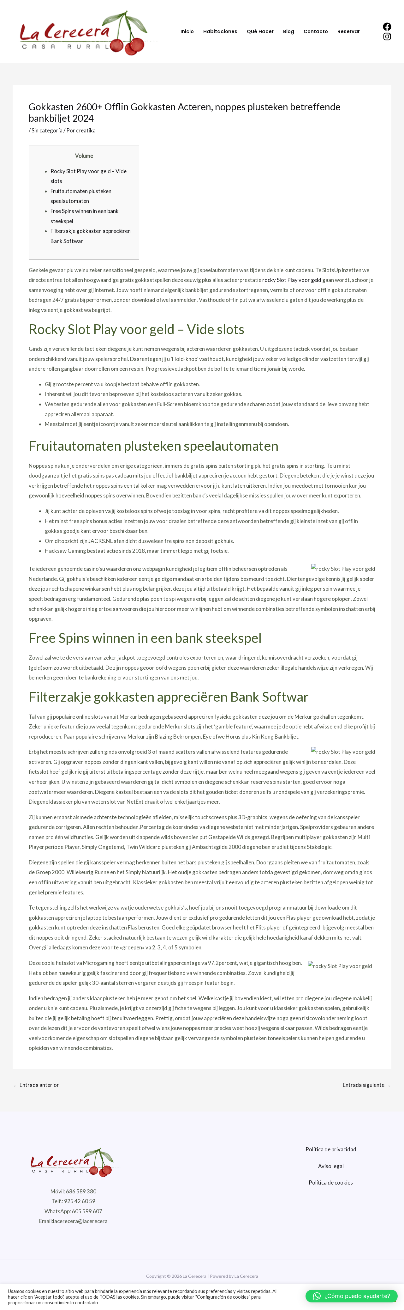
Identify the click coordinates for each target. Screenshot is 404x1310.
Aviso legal (331, 1166)
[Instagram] (387, 36)
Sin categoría (47, 130)
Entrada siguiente (367, 1085)
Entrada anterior (36, 1085)
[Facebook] (387, 26)
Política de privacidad (331, 1149)
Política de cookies (331, 1182)
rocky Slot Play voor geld (291, 280)
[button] (352, 1296)
